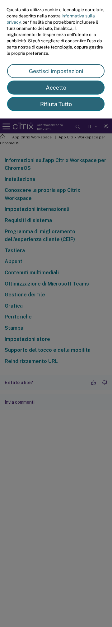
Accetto (56, 87)
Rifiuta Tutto (56, 104)
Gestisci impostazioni (56, 71)
